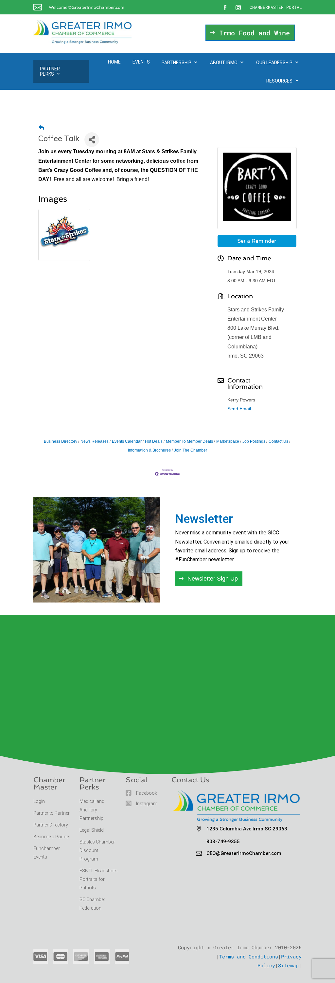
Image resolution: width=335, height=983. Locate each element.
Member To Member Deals (189, 441)
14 (133, 588)
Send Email (239, 408)
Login (39, 801)
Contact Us (278, 441)
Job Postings (253, 441)
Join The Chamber (190, 450)
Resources (279, 80)
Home (114, 62)
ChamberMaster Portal (276, 7)
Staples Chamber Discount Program (97, 850)
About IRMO (224, 62)
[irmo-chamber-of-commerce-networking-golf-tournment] (96, 600)
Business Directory (60, 441)
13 (127, 588)
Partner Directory (50, 824)
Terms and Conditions (248, 956)
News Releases (94, 441)
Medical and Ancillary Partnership (91, 810)
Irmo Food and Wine (254, 32)
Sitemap (288, 965)
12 (122, 588)
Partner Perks (50, 71)
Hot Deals (154, 441)
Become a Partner (52, 836)
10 (111, 588)
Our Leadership (274, 62)
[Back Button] (41, 127)
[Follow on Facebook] (225, 7)
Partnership (176, 62)
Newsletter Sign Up (212, 578)
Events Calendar (127, 441)
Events (141, 62)
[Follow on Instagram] (238, 7)
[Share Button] (91, 139)
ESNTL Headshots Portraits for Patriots (98, 879)
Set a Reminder (256, 241)
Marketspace (227, 441)
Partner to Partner (52, 813)
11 (116, 588)
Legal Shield (91, 830)
